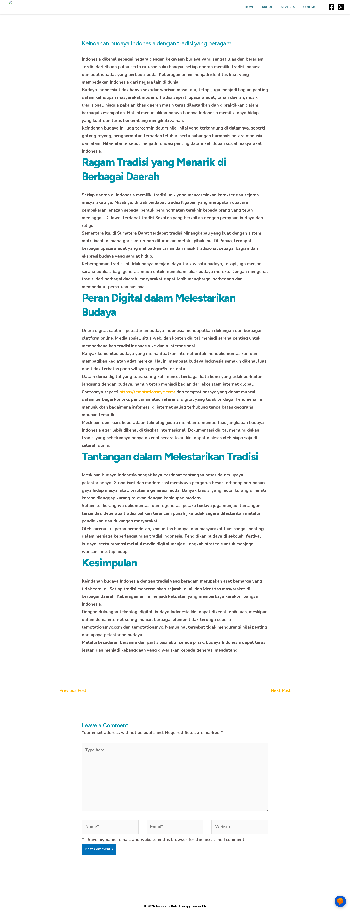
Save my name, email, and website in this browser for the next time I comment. (166, 839)
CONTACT (310, 7)
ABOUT (267, 7)
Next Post (283, 690)
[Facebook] (331, 7)
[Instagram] (341, 7)
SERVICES (288, 7)
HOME (249, 7)
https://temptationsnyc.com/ (147, 392)
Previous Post (70, 690)
